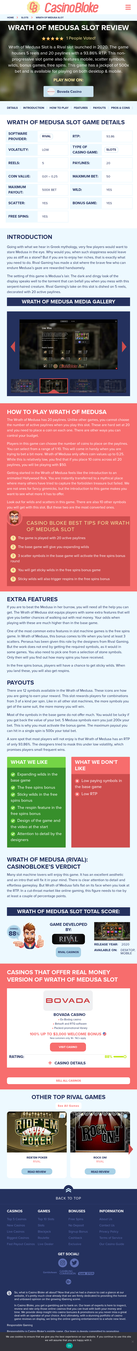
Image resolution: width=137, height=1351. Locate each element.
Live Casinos (15, 1231)
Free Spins (75, 1219)
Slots (111, 149)
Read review (37, 1171)
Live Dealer (46, 1244)
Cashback (75, 1238)
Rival (46, 136)
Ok (69, 1345)
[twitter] (74, 1262)
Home (10, 18)
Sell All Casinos (68, 1080)
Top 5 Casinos (16, 1219)
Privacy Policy (108, 1231)
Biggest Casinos (18, 1238)
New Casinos (16, 1225)
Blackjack (44, 1231)
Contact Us (107, 1225)
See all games (68, 1105)
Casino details (70, 1063)
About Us (105, 1219)
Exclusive (74, 1244)
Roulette (43, 1238)
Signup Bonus (78, 1231)
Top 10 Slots (46, 1219)
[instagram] (62, 1262)
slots (24, 18)
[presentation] (131, 1149)
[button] (13, 346)
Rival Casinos (68, 952)
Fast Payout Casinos (21, 1244)
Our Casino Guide (111, 1244)
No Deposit (76, 1225)
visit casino (68, 1047)
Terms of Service (110, 1238)
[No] (132, 1341)
